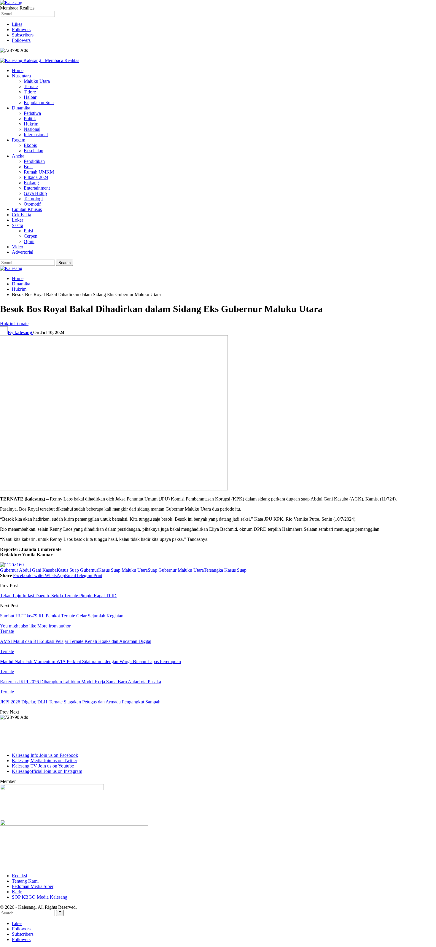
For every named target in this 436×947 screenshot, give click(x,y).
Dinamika (21, 107)
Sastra (17, 225)
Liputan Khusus (27, 209)
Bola (28, 166)
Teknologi (33, 198)
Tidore (30, 91)
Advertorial (22, 252)
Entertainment (37, 187)
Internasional (36, 134)
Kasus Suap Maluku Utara (123, 570)
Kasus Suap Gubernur (77, 570)
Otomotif (32, 203)
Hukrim (31, 123)
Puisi (28, 230)
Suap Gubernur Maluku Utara (176, 570)
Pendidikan (34, 161)
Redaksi (19, 875)
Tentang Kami (25, 881)
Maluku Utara (37, 81)
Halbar (30, 97)
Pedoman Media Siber (32, 886)
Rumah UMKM (39, 171)
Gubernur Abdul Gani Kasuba (28, 570)
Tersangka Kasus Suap (225, 570)
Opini (29, 241)
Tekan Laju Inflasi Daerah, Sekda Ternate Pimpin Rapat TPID (58, 595)
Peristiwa (32, 113)
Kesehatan (33, 150)
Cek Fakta (21, 214)
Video (17, 246)
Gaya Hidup (35, 193)
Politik (30, 118)
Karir (17, 891)
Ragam (18, 139)
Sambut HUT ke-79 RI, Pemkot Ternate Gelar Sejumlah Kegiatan (61, 615)
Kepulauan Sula (39, 102)
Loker (17, 220)
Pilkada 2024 (36, 177)
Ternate (31, 86)
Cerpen (30, 236)
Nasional (32, 129)
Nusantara (21, 75)
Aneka (18, 155)
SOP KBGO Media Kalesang (39, 897)
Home (17, 70)
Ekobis (30, 145)
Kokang (31, 182)
